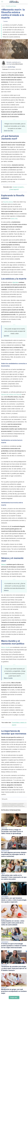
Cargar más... (14, 997)
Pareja (3, 873)
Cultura (3, 6)
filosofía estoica (8, 202)
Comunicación (5, 850)
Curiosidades (4, 896)
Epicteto (15, 282)
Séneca (3, 564)
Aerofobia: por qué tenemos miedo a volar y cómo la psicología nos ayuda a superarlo (13, 900)
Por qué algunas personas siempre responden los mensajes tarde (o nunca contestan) (13, 854)
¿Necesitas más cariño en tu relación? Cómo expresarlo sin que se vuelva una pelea (14, 877)
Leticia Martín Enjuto (17, 64)
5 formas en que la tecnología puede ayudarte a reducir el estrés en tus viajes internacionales (13, 945)
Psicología (4, 828)
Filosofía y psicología (11, 6)
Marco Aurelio (5, 647)
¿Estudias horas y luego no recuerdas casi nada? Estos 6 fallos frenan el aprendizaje (12, 831)
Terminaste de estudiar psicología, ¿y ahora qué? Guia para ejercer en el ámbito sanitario (14, 968)
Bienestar (3, 919)
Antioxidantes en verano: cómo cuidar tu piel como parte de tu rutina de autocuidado (12, 923)
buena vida (14, 218)
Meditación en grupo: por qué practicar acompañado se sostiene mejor (14, 991)
